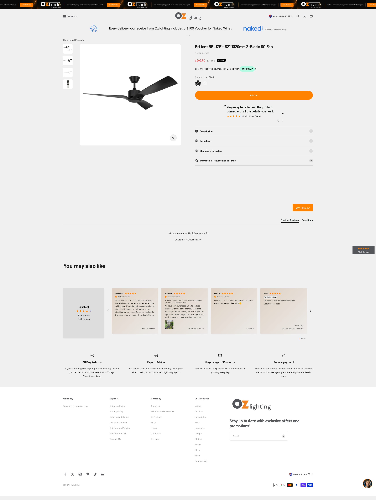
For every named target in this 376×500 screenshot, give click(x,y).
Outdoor (199, 411)
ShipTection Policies (120, 427)
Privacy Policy (116, 411)
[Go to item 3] (68, 73)
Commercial (201, 460)
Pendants (200, 427)
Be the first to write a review (188, 239)
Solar (197, 455)
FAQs (153, 422)
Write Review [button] (303, 207)
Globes (198, 438)
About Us (155, 405)
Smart (198, 444)
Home (66, 39)
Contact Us (115, 438)
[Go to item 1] (68, 49)
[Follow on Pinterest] (88, 474)
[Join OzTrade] (188, 4)
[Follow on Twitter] (73, 474)
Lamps (198, 433)
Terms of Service (118, 422)
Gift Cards (156, 433)
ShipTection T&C (118, 433)
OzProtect (156, 416)
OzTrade (155, 438)
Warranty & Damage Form (76, 405)
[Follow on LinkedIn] (103, 474)
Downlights (201, 416)
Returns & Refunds (119, 416)
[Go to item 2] (68, 61)
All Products (78, 39)
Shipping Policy (117, 405)
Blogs (154, 427)
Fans (197, 422)
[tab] (290, 220)
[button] (188, 239)
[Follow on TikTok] (95, 474)
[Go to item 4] (68, 84)
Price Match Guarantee (162, 411)
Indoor (198, 405)
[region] (209, 311)
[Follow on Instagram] (80, 474)
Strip (197, 449)
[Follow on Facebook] (65, 474)
